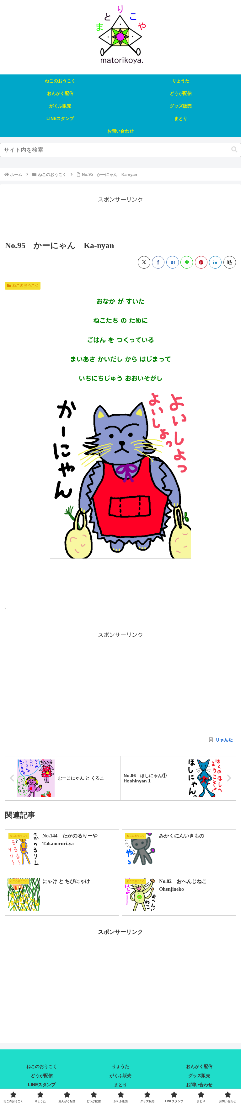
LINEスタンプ (42, 1084)
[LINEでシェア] (186, 262)
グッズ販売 (199, 1075)
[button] (234, 149)
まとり (120, 1084)
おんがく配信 (199, 1066)
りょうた (120, 1066)
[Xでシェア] (144, 262)
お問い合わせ (199, 1084)
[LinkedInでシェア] (215, 262)
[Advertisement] (120, 218)
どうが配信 (42, 1075)
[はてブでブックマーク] (172, 262)
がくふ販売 (120, 1075)
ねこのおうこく (25, 285)
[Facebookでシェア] (158, 262)
